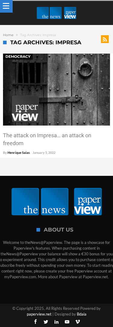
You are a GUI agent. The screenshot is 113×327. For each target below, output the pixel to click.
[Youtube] (67, 322)
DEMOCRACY (17, 56)
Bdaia (81, 314)
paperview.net (39, 314)
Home (8, 35)
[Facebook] (35, 322)
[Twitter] (46, 322)
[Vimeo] (78, 322)
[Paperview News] (57, 6)
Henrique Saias (19, 152)
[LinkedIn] (56, 322)
